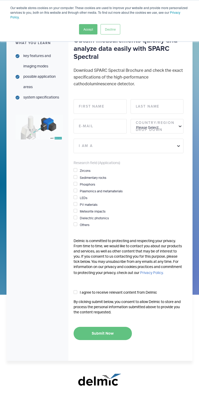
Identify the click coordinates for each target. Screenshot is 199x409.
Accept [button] (88, 29)
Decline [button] (110, 29)
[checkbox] (128, 197)
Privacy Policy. (152, 273)
